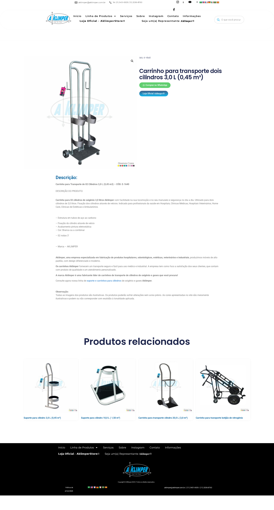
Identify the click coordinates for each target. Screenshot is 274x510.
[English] (203, 2)
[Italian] (212, 2)
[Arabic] (200, 2)
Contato (173, 16)
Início (77, 16)
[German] (209, 2)
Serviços (126, 16)
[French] (206, 2)
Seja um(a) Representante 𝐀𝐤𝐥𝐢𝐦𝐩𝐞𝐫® (168, 21)
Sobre (140, 16)
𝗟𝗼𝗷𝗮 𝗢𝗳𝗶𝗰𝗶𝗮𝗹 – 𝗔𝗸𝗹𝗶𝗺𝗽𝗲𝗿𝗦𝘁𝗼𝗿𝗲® (102, 21)
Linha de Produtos (98, 16)
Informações (192, 16)
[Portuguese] (215, 2)
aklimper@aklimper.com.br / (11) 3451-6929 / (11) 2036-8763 (188, 488)
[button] (132, 61)
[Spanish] (217, 2)
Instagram (156, 16)
